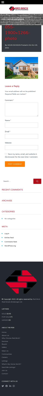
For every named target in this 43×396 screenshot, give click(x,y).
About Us (5, 335)
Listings (5, 361)
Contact (5, 374)
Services (5, 341)
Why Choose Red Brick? (11, 338)
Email (7, 132)
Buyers (4, 344)
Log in (6, 234)
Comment (9, 100)
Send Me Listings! (8, 367)
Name (8, 120)
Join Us (4, 370)
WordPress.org (10, 246)
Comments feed (10, 242)
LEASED (5, 320)
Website (8, 143)
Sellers (4, 347)
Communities (7, 354)
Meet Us (5, 351)
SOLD (4, 314)
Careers (5, 357)
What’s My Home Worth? (11, 364)
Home (4, 332)
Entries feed (9, 238)
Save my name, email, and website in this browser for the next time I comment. (21, 155)
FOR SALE (6, 317)
